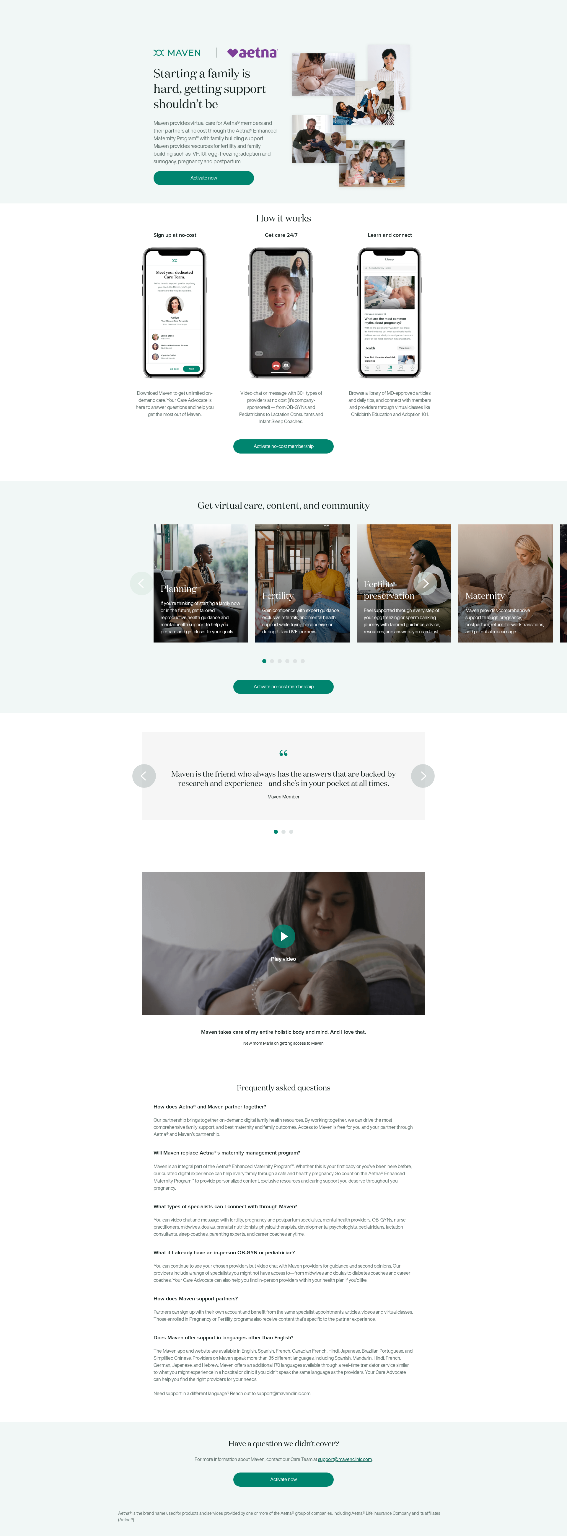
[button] (264, 661)
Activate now (203, 177)
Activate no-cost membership (284, 446)
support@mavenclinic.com (345, 1459)
